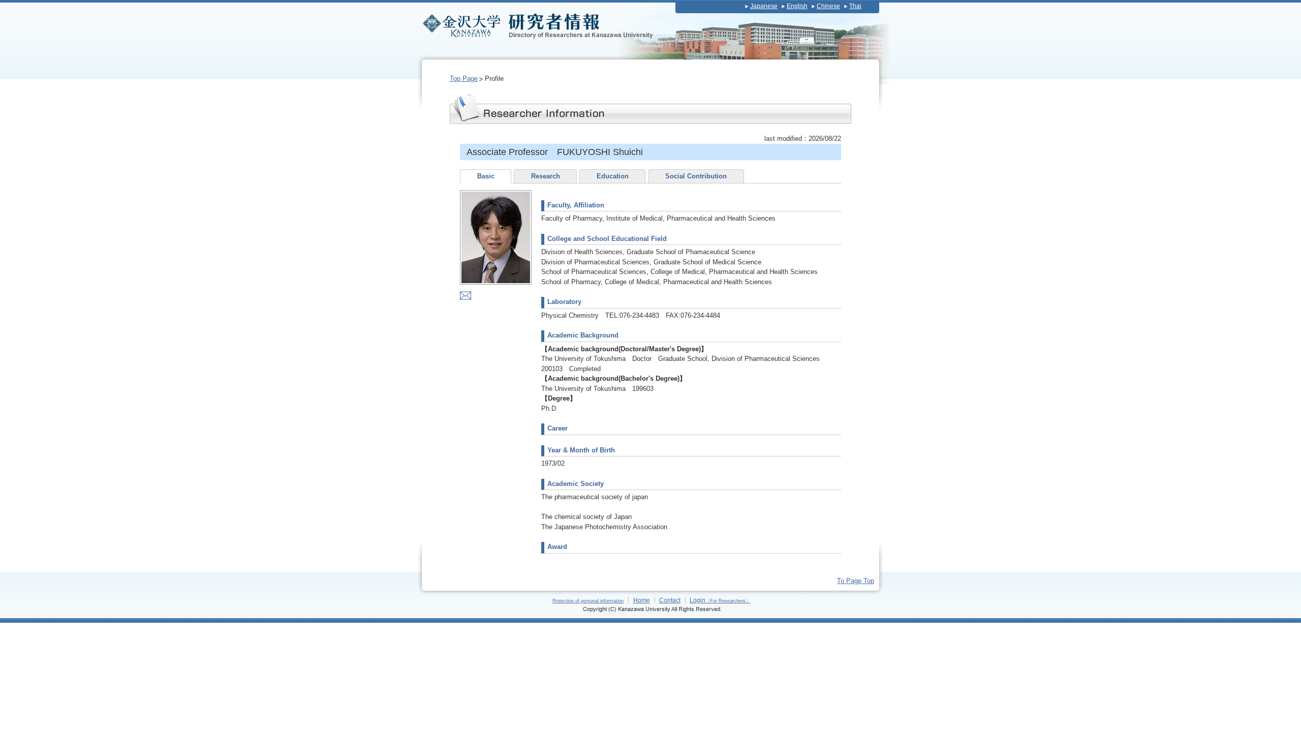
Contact (669, 600)
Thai (855, 6)
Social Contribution (696, 176)
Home (641, 600)
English (797, 6)
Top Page (464, 78)
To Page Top (855, 581)
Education (613, 176)
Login (720, 600)
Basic (485, 176)
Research (545, 176)
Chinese (828, 6)
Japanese (764, 6)
